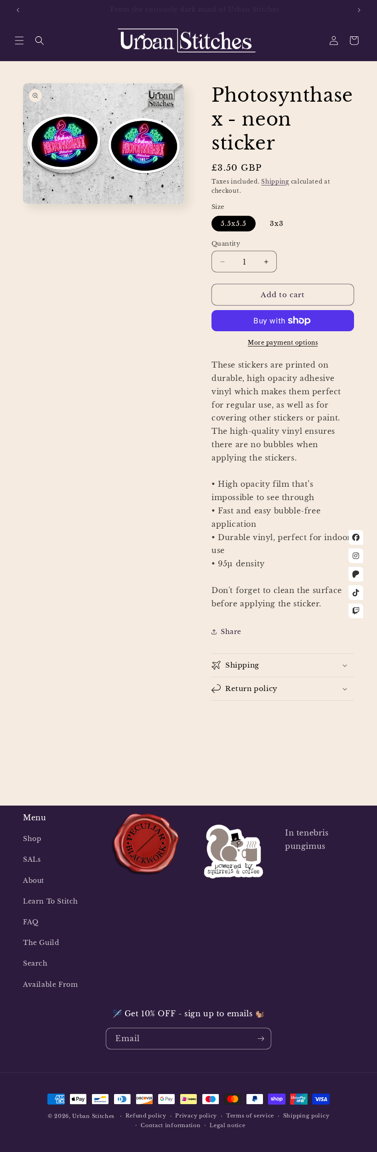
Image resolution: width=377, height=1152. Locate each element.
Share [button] (231, 632)
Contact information (170, 1125)
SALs (31, 859)
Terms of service (250, 1115)
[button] (19, 40)
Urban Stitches (93, 1116)
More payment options (283, 342)
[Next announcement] (359, 10)
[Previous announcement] (18, 10)
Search (35, 963)
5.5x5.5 (233, 223)
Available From (50, 984)
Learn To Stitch (50, 901)
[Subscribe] (261, 1038)
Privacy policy (196, 1115)
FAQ (31, 922)
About (33, 880)
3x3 (277, 223)
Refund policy (146, 1115)
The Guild (41, 943)
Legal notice (227, 1125)
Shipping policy (306, 1115)
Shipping (275, 181)
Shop (32, 839)
